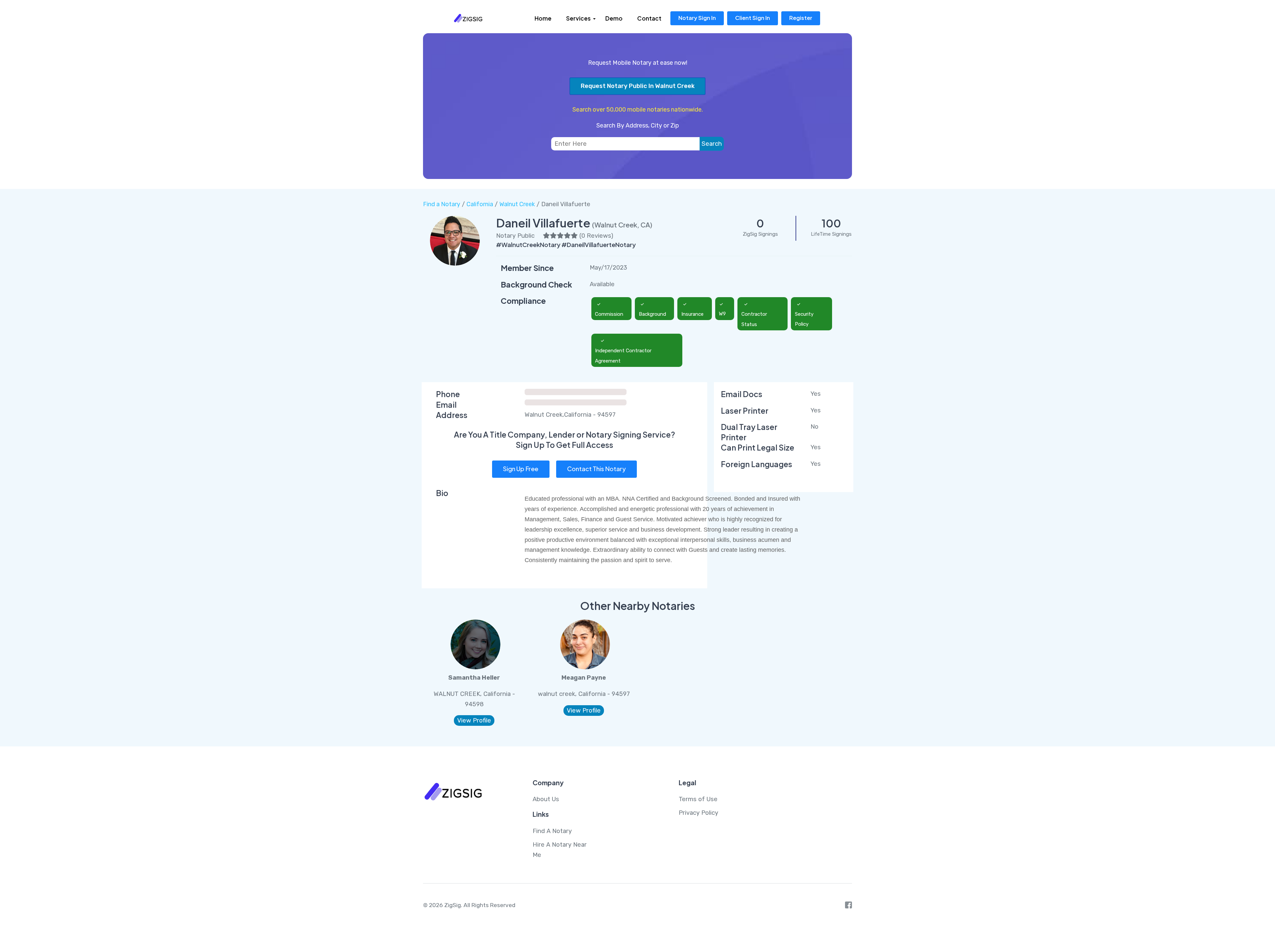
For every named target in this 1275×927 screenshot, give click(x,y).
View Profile (474, 720)
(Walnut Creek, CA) (622, 224)
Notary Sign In (697, 17)
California (480, 204)
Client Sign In (752, 17)
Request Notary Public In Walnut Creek (638, 86)
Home (543, 18)
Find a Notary (441, 204)
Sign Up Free (520, 468)
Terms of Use (698, 799)
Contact (649, 18)
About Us (546, 799)
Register (800, 17)
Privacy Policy (698, 812)
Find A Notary (552, 831)
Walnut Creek (517, 204)
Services (578, 18)
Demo (614, 18)
